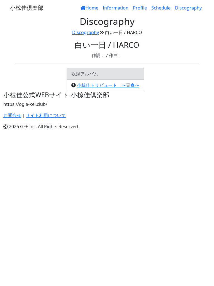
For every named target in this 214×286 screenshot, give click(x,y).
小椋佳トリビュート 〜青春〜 (108, 85)
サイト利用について (46, 115)
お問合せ (12, 115)
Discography (188, 8)
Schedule (161, 8)
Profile (140, 8)
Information (115, 8)
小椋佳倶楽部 (26, 7)
